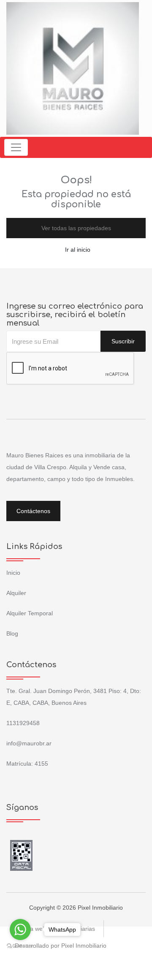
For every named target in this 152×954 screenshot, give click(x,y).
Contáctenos (33, 511)
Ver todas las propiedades (76, 228)
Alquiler (16, 593)
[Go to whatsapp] (20, 929)
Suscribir (123, 341)
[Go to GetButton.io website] (20, 945)
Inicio (13, 572)
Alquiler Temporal (29, 613)
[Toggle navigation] (16, 147)
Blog (12, 633)
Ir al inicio (77, 249)
